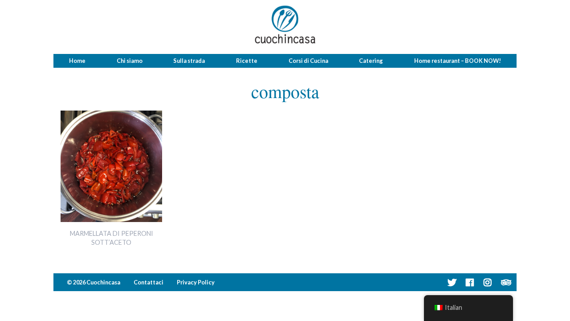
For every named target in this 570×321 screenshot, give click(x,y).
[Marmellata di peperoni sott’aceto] (111, 219)
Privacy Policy (196, 282)
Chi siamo (129, 60)
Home (77, 60)
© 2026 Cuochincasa (93, 282)
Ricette (246, 60)
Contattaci (148, 282)
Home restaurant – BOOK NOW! (457, 60)
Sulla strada (189, 60)
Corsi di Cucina (308, 60)
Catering (371, 60)
